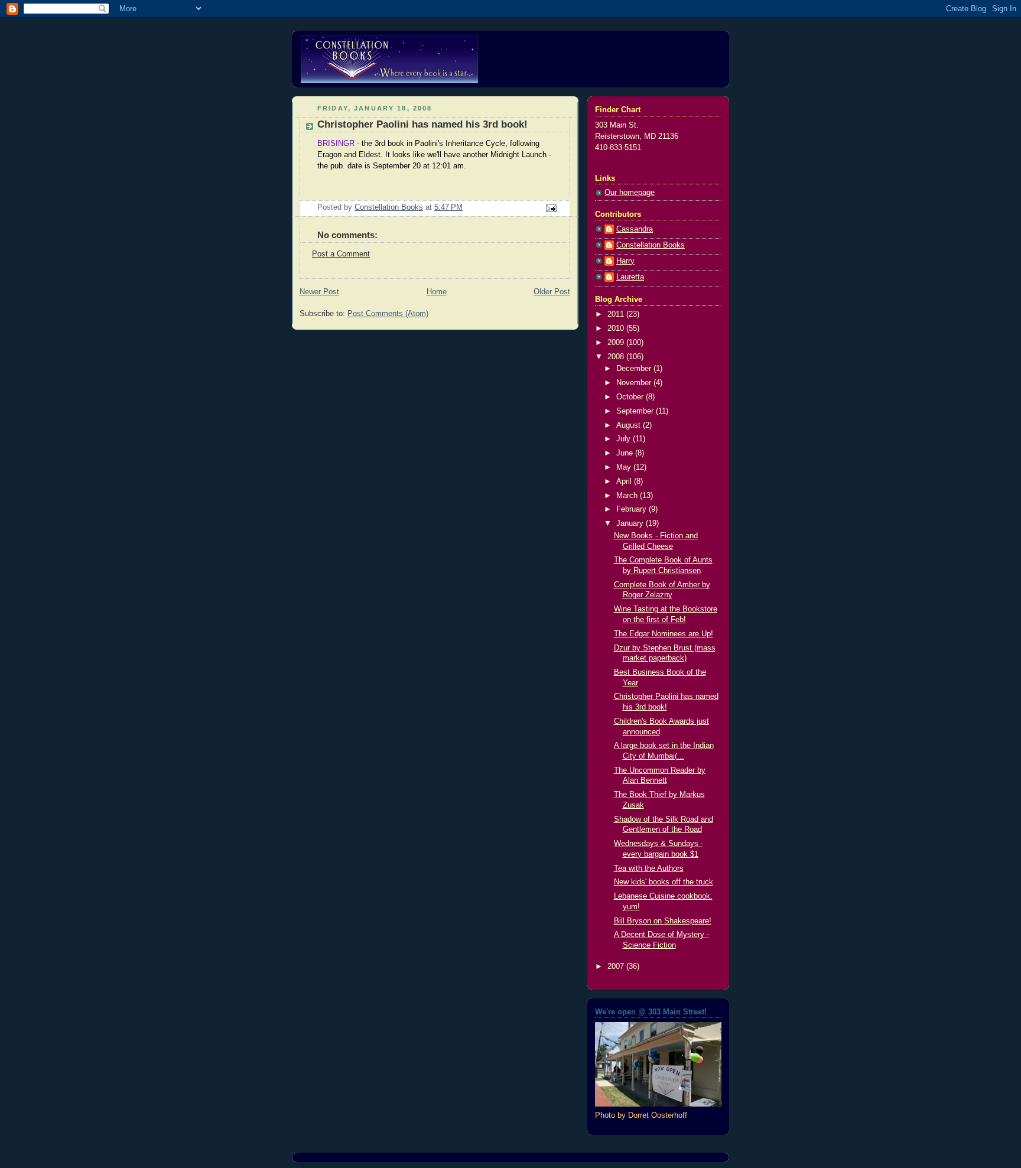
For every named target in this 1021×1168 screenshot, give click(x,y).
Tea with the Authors (649, 868)
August (629, 425)
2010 (616, 328)
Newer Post (319, 292)
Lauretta (630, 277)
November (634, 383)
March (628, 496)
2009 (616, 343)
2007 (616, 966)
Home (437, 292)
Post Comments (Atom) (387, 314)
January (631, 523)
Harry (625, 261)
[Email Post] (550, 208)
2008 (616, 357)
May (624, 467)
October (631, 397)
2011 (616, 314)
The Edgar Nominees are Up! (663, 634)
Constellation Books (650, 245)
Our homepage (629, 192)
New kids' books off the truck (663, 882)
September (636, 411)
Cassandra (634, 229)
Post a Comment (341, 254)
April (625, 481)
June (625, 453)
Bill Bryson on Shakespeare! (662, 921)
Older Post (552, 292)
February (632, 509)
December (634, 369)
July (624, 439)
